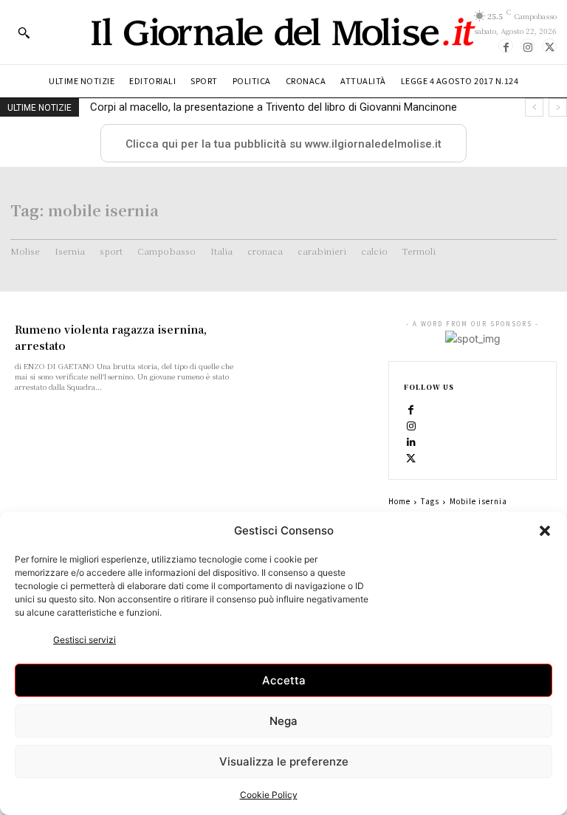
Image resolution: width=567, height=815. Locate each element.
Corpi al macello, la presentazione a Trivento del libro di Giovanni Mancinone (273, 107)
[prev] (534, 107)
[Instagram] (527, 45)
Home (399, 500)
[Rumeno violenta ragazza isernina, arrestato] (314, 353)
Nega (283, 721)
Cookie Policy (269, 794)
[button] (544, 530)
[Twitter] (549, 45)
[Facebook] (505, 45)
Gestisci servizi (84, 639)
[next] (558, 107)
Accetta (284, 680)
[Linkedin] (411, 441)
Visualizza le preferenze (283, 761)
